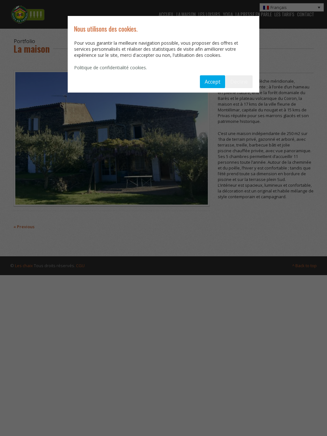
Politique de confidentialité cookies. (110, 67)
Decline (239, 81)
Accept (212, 81)
